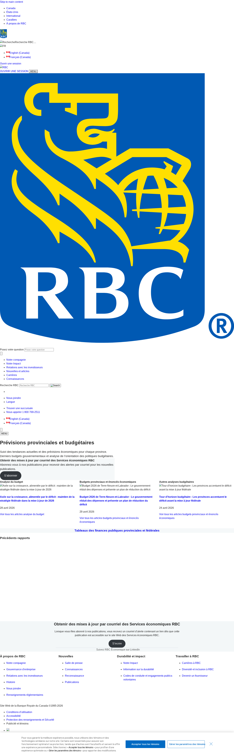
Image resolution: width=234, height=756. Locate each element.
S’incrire (117, 643)
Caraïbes (11, 19)
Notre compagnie (16, 359)
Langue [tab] (10, 401)
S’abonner (10, 475)
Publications (72, 682)
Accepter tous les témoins (145, 744)
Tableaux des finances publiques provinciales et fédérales (117, 530)
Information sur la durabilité (138, 669)
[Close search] (1, 353)
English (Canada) (19, 52)
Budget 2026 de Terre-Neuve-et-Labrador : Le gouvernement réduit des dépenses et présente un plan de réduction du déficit (116, 500)
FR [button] (5, 46)
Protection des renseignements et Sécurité (30, 719)
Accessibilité (13, 716)
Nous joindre (13, 688)
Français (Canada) (20, 57)
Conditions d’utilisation (19, 712)
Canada (10, 8)
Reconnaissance (74, 675)
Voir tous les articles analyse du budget (22, 514)
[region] (117, 744)
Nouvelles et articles (17, 371)
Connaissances (15, 379)
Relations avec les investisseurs (24, 367)
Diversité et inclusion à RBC (198, 669)
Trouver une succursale (19, 408)
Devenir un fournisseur (195, 675)
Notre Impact (13, 363)
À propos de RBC (16, 23)
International (13, 16)
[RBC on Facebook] (8, 730)
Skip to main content (11, 1)
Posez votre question (12, 349)
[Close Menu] (1, 429)
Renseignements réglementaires (24, 695)
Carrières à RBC (191, 663)
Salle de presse (74, 663)
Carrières (11, 375)
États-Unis (12, 12)
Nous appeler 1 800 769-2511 (23, 412)
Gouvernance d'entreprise (20, 669)
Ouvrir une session (10, 63)
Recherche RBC (9, 385)
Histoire (10, 682)
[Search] (55, 385)
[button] (117, 42)
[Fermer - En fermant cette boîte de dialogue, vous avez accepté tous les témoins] (211, 743)
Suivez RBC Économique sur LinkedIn (118, 649)
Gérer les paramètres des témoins (187, 744)
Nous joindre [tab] (13, 398)
